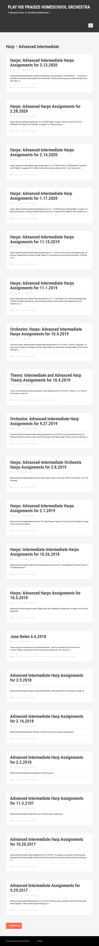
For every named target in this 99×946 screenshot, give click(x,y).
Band (14, 656)
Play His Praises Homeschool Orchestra (49, 7)
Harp (13, 87)
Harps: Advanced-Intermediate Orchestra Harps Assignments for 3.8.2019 (45, 465)
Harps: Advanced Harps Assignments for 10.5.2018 (45, 595)
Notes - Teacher (63, 656)
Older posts (14, 926)
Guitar (23, 656)
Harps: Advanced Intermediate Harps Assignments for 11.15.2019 (42, 239)
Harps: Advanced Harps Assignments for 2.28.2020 (45, 109)
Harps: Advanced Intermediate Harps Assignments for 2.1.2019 (42, 508)
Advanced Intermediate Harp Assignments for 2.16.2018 (46, 719)
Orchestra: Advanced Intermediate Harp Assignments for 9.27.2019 (44, 421)
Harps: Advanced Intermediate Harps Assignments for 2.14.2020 (42, 152)
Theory (54, 400)
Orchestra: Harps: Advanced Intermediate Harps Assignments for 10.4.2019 (46, 332)
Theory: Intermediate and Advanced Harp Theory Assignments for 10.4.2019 (45, 378)
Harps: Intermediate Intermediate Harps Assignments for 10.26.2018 (44, 552)
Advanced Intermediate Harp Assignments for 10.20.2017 (46, 842)
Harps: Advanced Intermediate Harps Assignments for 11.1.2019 (42, 286)
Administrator (29, 70)
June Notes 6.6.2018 (28, 636)
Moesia (40, 941)
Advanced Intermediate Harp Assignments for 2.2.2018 (46, 760)
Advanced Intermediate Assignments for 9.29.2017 (45, 888)
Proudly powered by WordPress (18, 941)
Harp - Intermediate (44, 400)
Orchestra (73, 656)
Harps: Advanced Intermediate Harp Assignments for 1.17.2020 (41, 196)
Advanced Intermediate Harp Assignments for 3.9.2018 (46, 678)
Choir (18, 656)
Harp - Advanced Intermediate (26, 87)
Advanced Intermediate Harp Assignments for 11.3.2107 (46, 801)
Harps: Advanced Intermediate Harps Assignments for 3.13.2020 (42, 63)
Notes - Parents (52, 656)
